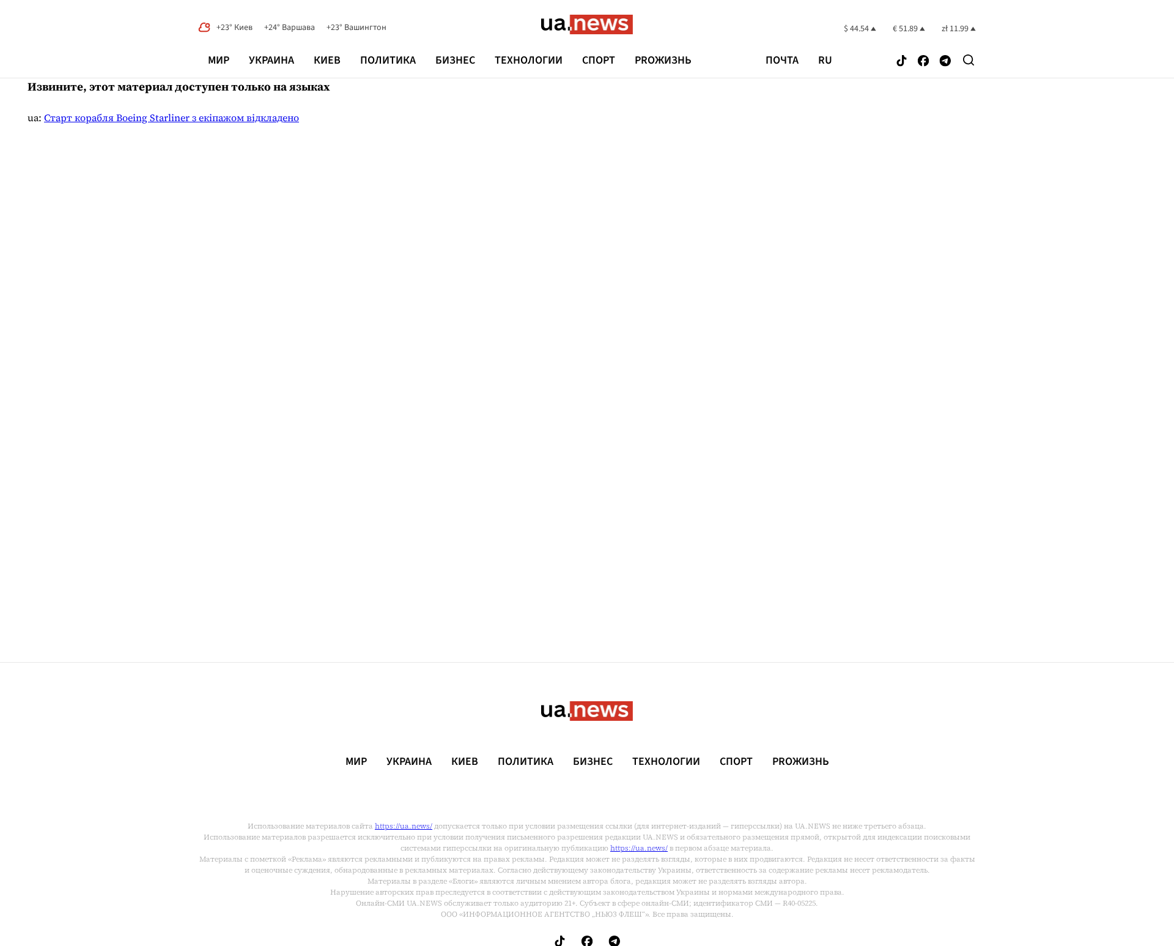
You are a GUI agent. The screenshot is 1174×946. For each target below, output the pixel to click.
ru (825, 60)
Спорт (598, 60)
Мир (218, 60)
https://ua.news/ (403, 826)
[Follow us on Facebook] (923, 61)
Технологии (529, 60)
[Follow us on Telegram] (945, 61)
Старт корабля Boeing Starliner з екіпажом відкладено (171, 117)
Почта (782, 60)
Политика (388, 60)
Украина (271, 60)
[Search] (968, 60)
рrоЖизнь (663, 60)
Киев (327, 60)
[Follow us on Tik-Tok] (901, 61)
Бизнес (455, 60)
